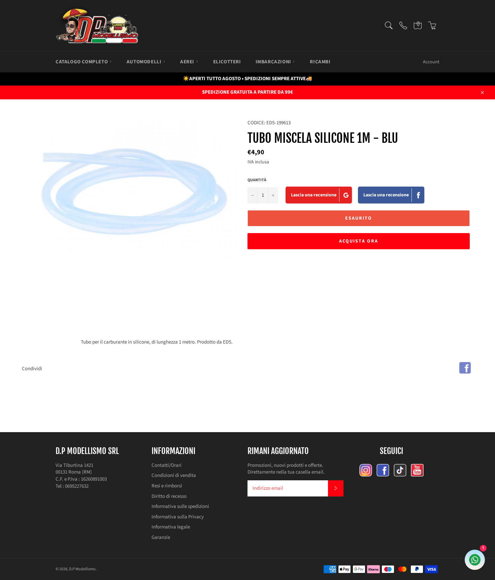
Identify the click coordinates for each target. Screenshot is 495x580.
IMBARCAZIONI (274, 61)
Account (431, 62)
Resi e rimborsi (167, 485)
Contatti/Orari (167, 465)
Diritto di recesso (169, 496)
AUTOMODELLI (145, 61)
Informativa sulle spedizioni (180, 506)
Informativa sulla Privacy (178, 516)
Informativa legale (171, 526)
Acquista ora (358, 241)
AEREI (188, 61)
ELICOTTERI (227, 61)
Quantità (257, 180)
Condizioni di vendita (174, 475)
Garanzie (161, 537)
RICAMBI (320, 61)
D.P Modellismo (82, 569)
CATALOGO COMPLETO (82, 61)
